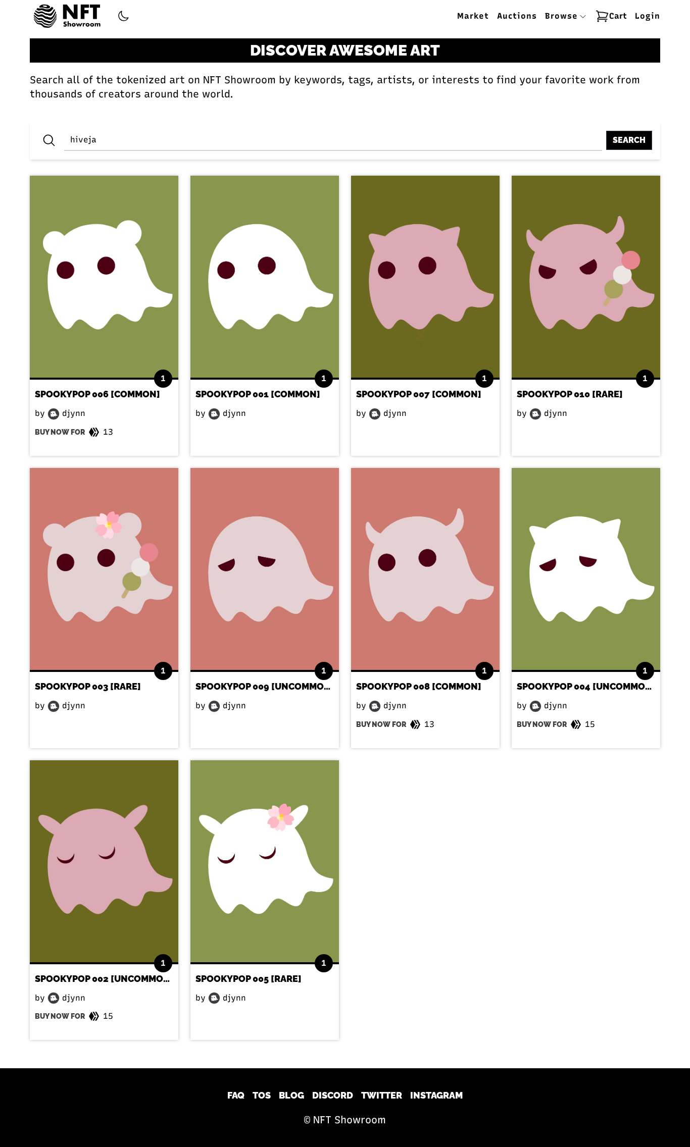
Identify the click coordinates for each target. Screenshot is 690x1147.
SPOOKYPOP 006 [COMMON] (97, 394)
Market (473, 16)
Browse (563, 16)
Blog (291, 1095)
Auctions (517, 16)
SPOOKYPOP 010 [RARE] (570, 394)
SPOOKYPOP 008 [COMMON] (418, 686)
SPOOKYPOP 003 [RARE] (88, 686)
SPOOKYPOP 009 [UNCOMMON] (264, 686)
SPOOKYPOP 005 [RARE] (248, 978)
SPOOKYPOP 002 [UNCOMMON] (104, 978)
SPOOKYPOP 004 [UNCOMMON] (586, 686)
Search (629, 140)
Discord (332, 1095)
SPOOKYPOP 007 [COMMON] (418, 394)
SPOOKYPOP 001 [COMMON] (257, 394)
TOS (262, 1095)
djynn (72, 413)
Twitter (381, 1095)
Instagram (436, 1095)
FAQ (235, 1095)
